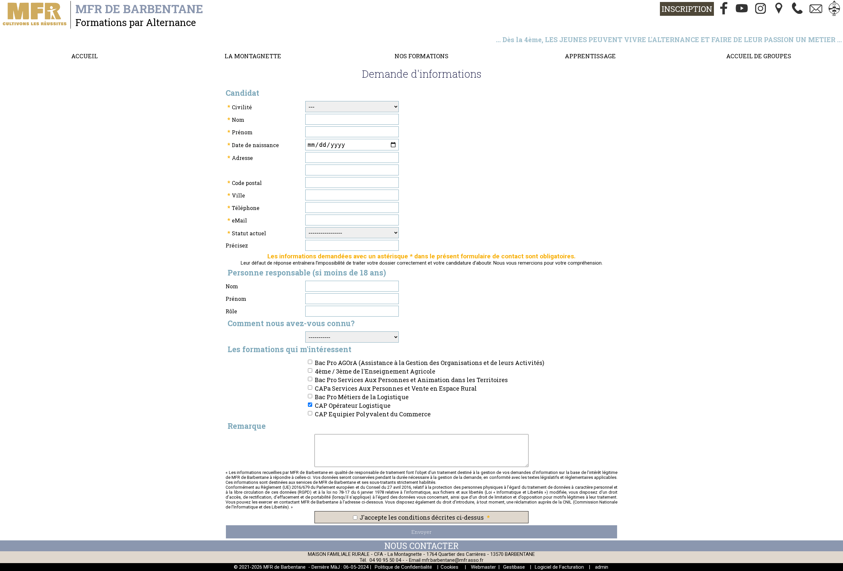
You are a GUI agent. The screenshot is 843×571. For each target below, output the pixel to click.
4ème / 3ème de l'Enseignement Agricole (375, 371)
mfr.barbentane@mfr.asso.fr (452, 560)
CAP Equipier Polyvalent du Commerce (373, 414)
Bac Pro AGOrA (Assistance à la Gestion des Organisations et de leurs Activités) (429, 363)
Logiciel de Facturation (559, 567)
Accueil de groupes (758, 56)
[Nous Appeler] (797, 9)
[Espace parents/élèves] (834, 9)
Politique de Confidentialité (403, 567)
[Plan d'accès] (779, 9)
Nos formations (421, 56)
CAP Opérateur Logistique (353, 405)
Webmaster (483, 567)
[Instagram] (760, 9)
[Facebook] (723, 9)
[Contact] (816, 9)
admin (601, 567)
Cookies (449, 567)
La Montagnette (253, 56)
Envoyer (421, 532)
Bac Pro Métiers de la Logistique (362, 397)
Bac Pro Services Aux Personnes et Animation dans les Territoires (411, 380)
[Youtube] (742, 9)
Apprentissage (590, 56)
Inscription (687, 9)
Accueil (84, 56)
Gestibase (514, 567)
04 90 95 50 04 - (387, 560)
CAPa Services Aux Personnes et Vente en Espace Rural (396, 388)
